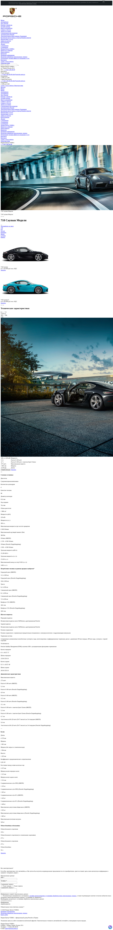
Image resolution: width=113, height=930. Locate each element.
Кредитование (5, 42)
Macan (3, 234)
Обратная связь (5, 63)
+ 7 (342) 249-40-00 (9, 69)
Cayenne (3, 235)
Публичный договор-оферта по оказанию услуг (15, 58)
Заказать (3, 270)
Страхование (4, 45)
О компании (4, 47)
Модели (3, 87)
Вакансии (4, 53)
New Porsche (4, 23)
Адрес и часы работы (7, 61)
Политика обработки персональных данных (14, 57)
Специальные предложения (9, 33)
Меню (2, 20)
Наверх (3, 237)
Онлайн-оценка (5, 26)
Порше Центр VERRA (7, 49)
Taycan (3, 231)
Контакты (4, 60)
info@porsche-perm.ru (11, 928)
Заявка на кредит (6, 41)
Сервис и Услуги (6, 30)
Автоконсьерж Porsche (7, 34)
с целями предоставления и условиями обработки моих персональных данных (52, 896)
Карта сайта (4, 914)
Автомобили (4, 22)
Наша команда (5, 52)
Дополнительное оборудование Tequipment (14, 36)
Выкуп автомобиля (6, 28)
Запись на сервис (6, 31)
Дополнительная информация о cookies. (28, 3)
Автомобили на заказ (7, 226)
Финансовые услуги (7, 39)
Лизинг (3, 44)
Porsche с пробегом (6, 25)
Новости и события (6, 50)
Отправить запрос (6, 900)
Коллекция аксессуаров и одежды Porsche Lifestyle (16, 38)
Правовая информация (7, 55)
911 (2, 229)
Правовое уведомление (8, 911)
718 (2, 228)
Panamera (3, 232)
